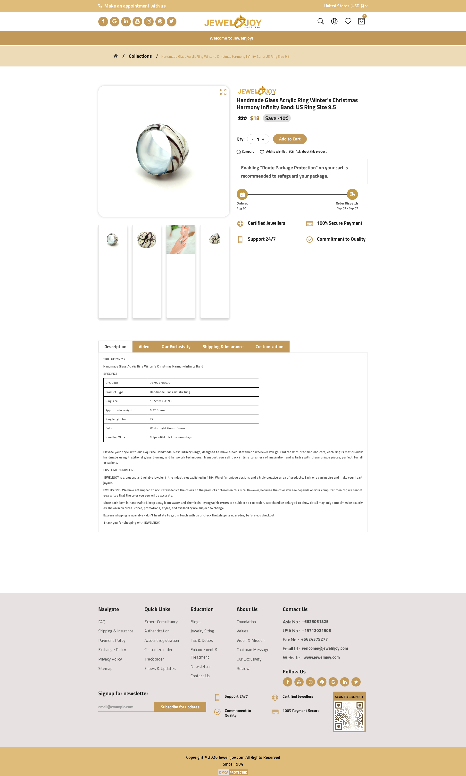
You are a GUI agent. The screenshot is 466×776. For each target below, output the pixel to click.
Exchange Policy (112, 649)
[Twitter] (171, 21)
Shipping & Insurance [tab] (223, 346)
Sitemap (105, 668)
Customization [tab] (269, 346)
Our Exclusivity (249, 659)
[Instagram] (149, 21)
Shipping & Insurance (115, 631)
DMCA (223, 772)
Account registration (161, 640)
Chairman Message (253, 649)
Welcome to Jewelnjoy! (231, 38)
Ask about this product (311, 151)
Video (144, 346)
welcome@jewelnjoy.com (325, 648)
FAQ (101, 622)
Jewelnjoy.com (231, 757)
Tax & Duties (202, 640)
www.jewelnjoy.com (322, 657)
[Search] (321, 21)
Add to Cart (290, 139)
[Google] (114, 21)
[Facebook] (103, 21)
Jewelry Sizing (202, 631)
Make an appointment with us (134, 5)
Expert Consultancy (161, 622)
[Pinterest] (160, 21)
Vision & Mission (251, 640)
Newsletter (201, 666)
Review (243, 668)
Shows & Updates (160, 668)
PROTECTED (238, 772)
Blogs (195, 622)
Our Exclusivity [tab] (176, 346)
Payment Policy (111, 640)
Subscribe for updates (180, 707)
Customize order (158, 649)
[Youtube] (137, 21)
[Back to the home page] (115, 55)
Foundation (246, 622)
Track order (154, 659)
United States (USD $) (344, 6)
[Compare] (247, 151)
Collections (140, 56)
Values (242, 631)
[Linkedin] (126, 21)
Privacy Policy (110, 659)
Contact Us (200, 676)
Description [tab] (115, 346)
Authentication (156, 631)
